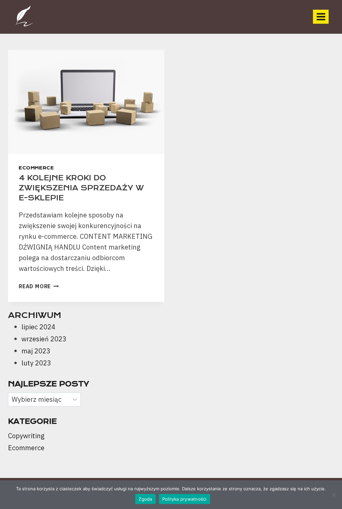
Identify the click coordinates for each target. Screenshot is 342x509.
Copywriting (26, 435)
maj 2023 (35, 350)
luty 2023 (36, 362)
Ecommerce (36, 167)
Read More (39, 286)
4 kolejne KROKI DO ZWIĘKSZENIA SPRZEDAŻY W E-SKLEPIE (81, 188)
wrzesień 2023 (43, 338)
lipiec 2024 (38, 326)
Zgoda (145, 499)
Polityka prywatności (184, 499)
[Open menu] (321, 16)
